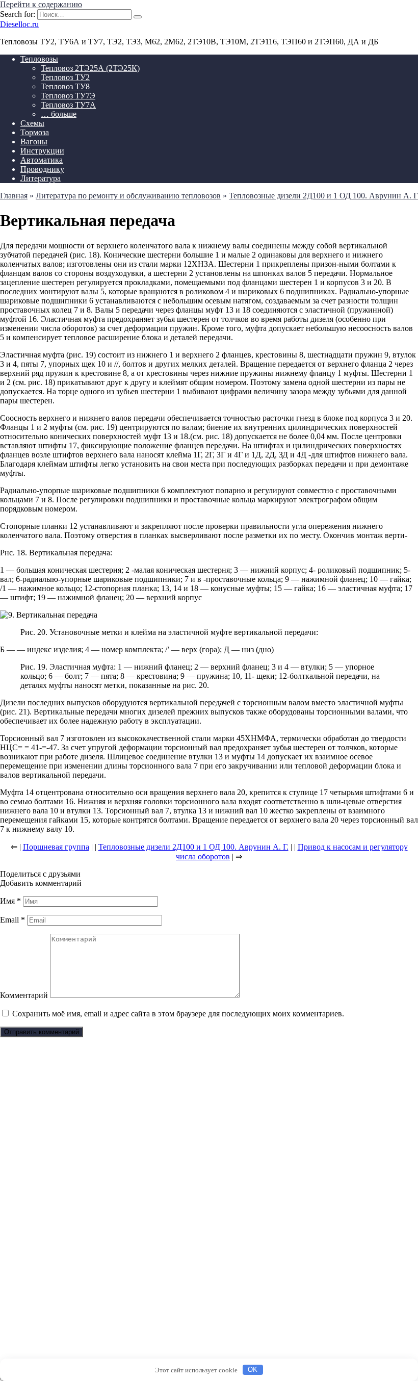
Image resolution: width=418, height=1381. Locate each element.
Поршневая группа (56, 846)
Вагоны (33, 141)
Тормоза (34, 132)
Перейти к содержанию (41, 4)
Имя (10, 901)
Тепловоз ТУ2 (65, 77)
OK (252, 1369)
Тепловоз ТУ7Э (68, 95)
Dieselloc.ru (19, 24)
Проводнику (42, 169)
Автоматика (41, 160)
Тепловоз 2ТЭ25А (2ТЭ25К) (90, 68)
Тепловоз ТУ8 (65, 86)
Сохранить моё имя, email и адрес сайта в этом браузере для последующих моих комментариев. (178, 1013)
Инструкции (42, 150)
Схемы (32, 123)
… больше (58, 114)
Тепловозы (39, 59)
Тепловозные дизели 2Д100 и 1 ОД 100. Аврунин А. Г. (193, 846)
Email (12, 919)
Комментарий (24, 995)
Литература (40, 178)
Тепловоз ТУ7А (68, 104)
